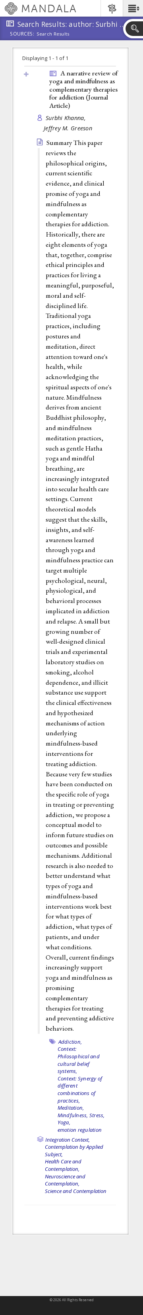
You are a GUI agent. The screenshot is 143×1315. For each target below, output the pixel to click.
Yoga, (64, 1122)
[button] (133, 8)
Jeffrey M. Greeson (68, 128)
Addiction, (70, 1041)
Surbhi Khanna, (66, 118)
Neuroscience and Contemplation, (65, 1180)
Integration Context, (67, 1139)
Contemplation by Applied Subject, (74, 1150)
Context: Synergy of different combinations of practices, (80, 1089)
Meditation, (71, 1107)
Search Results (53, 34)
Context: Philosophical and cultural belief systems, (79, 1060)
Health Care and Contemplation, (63, 1165)
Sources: (22, 34)
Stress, (97, 1115)
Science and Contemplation (75, 1191)
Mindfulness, (73, 1115)
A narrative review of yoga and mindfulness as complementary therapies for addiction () (83, 89)
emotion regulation (80, 1129)
